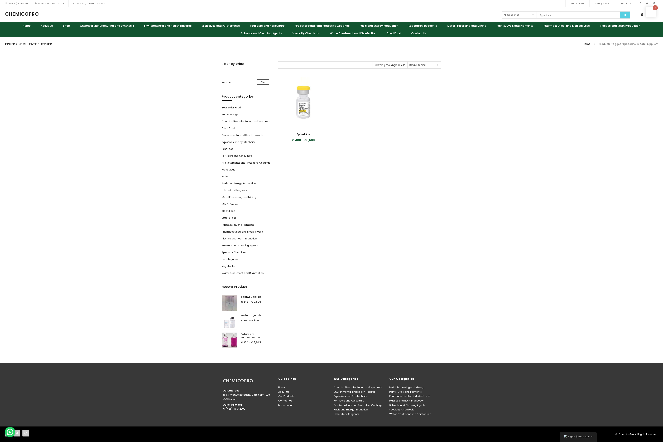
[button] (10, 432)
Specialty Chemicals (306, 33)
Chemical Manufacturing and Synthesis (107, 26)
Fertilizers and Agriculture (267, 26)
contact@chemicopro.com (90, 3)
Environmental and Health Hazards (168, 26)
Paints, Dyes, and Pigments (515, 26)
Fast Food (227, 149)
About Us (47, 26)
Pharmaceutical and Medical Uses (567, 26)
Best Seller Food (231, 107)
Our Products (286, 396)
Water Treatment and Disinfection (353, 33)
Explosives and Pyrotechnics (221, 26)
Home (27, 26)
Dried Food (394, 33)
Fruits (225, 176)
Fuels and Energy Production (379, 26)
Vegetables (229, 266)
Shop (66, 26)
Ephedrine (303, 134)
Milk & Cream (230, 204)
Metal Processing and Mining (466, 26)
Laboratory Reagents (423, 26)
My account (285, 405)
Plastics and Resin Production (620, 26)
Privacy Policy (602, 3)
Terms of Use (577, 3)
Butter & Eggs (230, 114)
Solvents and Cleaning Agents (261, 33)
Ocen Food (228, 211)
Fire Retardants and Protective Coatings (322, 26)
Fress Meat (228, 169)
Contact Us (625, 3)
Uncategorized (230, 259)
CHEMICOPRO (22, 14)
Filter (263, 82)
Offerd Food (229, 218)
